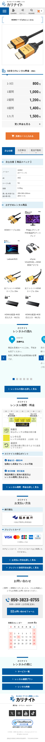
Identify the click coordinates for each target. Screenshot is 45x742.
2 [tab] (17, 379)
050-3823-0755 (25, 600)
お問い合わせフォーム (24, 611)
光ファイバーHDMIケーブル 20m (12, 289)
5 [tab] (28, 379)
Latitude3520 (12, 259)
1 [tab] (14, 379)
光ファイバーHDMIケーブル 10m (33, 289)
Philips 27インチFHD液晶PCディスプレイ (33, 233)
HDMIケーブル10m (12, 230)
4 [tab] (24, 379)
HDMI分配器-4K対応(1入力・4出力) (12, 315)
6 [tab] (31, 379)
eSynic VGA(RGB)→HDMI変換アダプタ (33, 262)
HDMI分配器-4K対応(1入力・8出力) (32, 315)
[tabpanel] (22, 348)
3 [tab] (21, 379)
